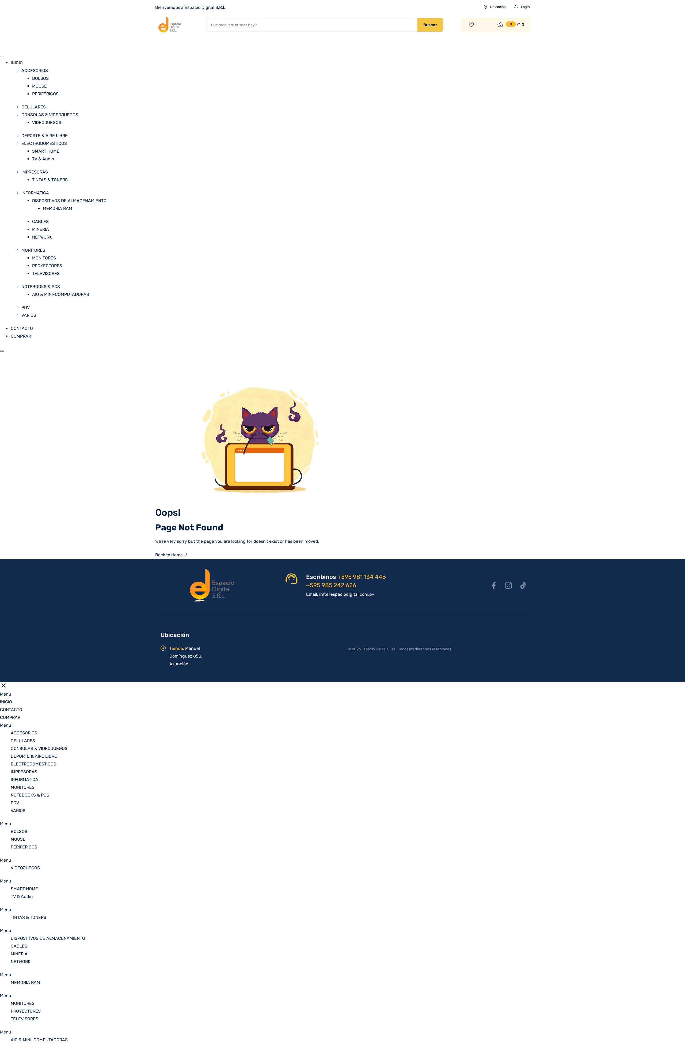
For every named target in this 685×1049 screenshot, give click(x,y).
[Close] (2, 351)
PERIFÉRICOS (45, 93)
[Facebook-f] (493, 585)
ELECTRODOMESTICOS (44, 143)
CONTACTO (22, 328)
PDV (25, 307)
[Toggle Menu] (2, 56)
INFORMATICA (35, 192)
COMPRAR (21, 336)
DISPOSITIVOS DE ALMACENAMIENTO (69, 200)
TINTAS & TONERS (50, 179)
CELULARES (33, 107)
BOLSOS (40, 78)
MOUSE (39, 86)
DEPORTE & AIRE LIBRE (44, 135)
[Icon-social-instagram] (508, 585)
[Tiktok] (523, 585)
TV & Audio (43, 158)
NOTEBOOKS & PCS (40, 286)
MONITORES (33, 250)
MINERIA (40, 229)
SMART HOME (45, 151)
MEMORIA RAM (57, 208)
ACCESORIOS (34, 70)
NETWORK (42, 237)
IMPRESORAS (34, 172)
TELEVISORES (46, 273)
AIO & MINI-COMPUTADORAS (60, 294)
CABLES (40, 221)
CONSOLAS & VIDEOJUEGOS (49, 114)
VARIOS (28, 315)
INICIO (17, 62)
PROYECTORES (47, 265)
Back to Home (169, 554)
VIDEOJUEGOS (46, 122)
